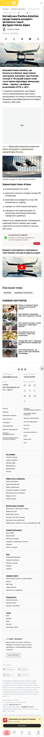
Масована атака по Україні (15, 493)
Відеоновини (10, 466)
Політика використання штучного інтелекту (10, 438)
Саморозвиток (11, 587)
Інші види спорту (12, 627)
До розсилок (13, 655)
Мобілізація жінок (12, 514)
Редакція (5, 412)
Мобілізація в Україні (15, 506)
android (9, 669)
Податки (9, 544)
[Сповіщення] (41, 3)
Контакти (27, 425)
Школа (8, 581)
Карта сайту (27, 439)
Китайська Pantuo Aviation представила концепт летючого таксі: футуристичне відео (34, 9)
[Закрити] (39, 719)
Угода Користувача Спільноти (30, 414)
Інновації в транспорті (18, 9)
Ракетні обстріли (12, 481)
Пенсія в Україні (11, 547)
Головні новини (11, 457)
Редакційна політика (9, 415)
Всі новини (10, 454)
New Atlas (14, 33)
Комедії (8, 566)
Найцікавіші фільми (13, 557)
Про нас (5, 408)
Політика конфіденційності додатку (32, 409)
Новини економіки (14, 530)
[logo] (13, 3)
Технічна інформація (30, 422)
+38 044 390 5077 (29, 377)
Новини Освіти (12, 576)
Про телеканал (7, 419)
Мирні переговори (12, 487)
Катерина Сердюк (13, 29)
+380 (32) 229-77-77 (15, 704)
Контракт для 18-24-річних (15, 517)
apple (23, 669)
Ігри (25, 442)
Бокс (7, 616)
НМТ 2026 (9, 584)
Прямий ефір (10, 463)
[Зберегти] (38, 39)
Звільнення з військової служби (17, 509)
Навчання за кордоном (14, 590)
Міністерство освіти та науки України (19, 578)
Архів (25, 435)
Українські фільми (12, 560)
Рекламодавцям (8, 426)
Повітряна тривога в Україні (16, 490)
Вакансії (26, 429)
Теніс (8, 621)
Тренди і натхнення (13, 606)
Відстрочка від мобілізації (15, 520)
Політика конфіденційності (8, 433)
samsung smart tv (23, 675)
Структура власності (30, 432)
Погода (8, 471)
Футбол (8, 618)
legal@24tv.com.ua (27, 707)
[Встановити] (22, 723)
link (25, 385)
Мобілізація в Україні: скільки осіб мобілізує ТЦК (23, 523)
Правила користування (10, 429)
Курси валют (10, 536)
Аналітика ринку (12, 600)
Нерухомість (11, 597)
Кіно (8, 554)
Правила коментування (31, 418)
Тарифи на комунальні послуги (17, 541)
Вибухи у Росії (11, 496)
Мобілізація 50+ (11, 511)
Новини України (11, 460)
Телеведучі (6, 422)
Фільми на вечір (12, 563)
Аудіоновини (10, 469)
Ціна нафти (10, 533)
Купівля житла (11, 603)
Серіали (9, 569)
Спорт (8, 613)
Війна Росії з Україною (15, 479)
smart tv (9, 675)
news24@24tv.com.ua (10, 377)
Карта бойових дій (12, 484)
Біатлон (9, 624)
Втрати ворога (11, 499)
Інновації (5, 9)
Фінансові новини (12, 539)
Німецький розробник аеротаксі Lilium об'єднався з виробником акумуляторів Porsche (20, 149)
